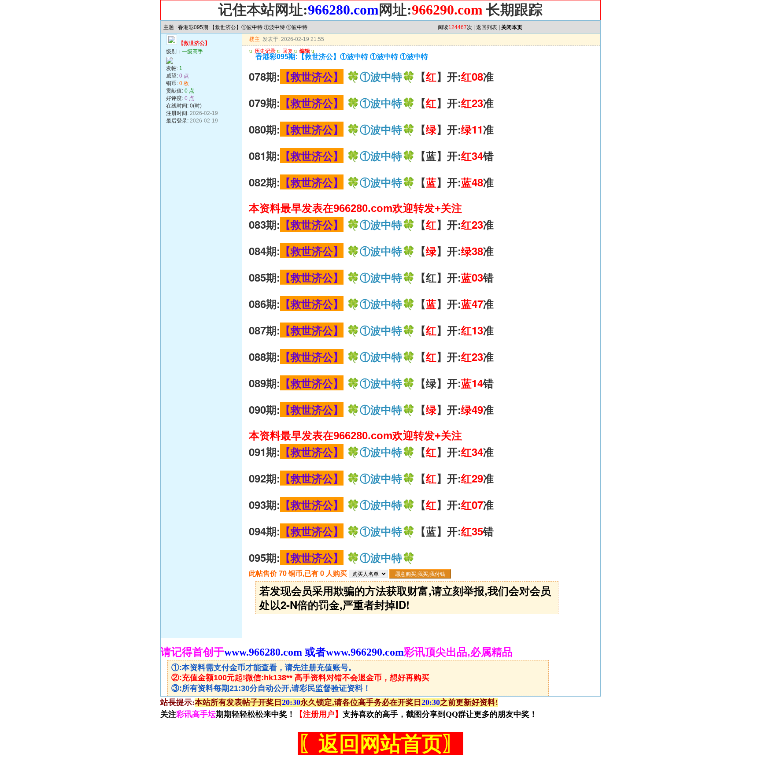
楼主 (254, 39)
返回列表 (486, 27)
